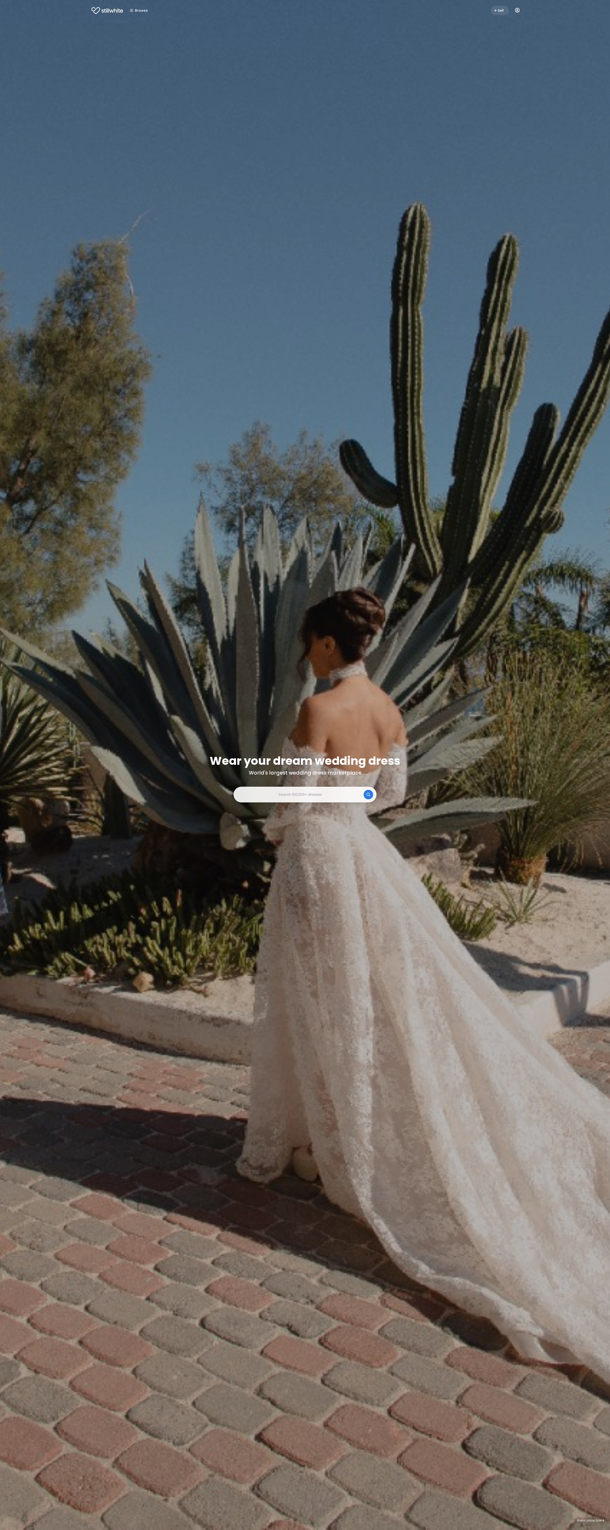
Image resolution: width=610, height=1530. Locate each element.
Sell (501, 10)
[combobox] (305, 794)
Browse (141, 10)
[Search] (368, 794)
